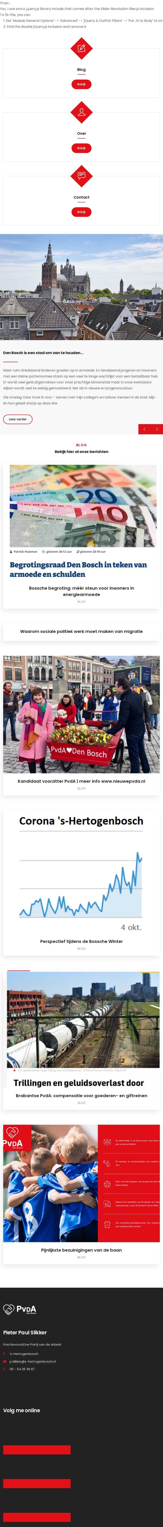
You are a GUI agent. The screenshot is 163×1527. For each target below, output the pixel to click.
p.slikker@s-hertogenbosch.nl (33, 1361)
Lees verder (18, 419)
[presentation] (144, 429)
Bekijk (81, 84)
